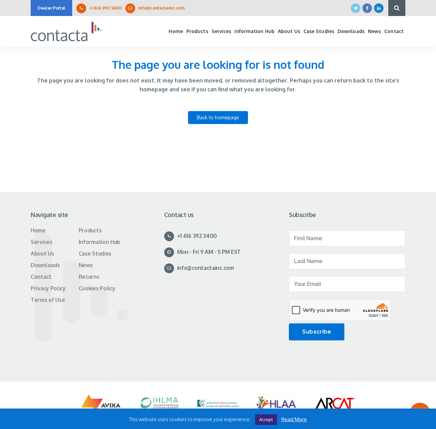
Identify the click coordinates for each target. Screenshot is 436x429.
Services (41, 242)
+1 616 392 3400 (105, 8)
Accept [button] (266, 419)
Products (90, 230)
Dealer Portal (51, 8)
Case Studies (95, 253)
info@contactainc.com (161, 8)
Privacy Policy (48, 288)
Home (38, 230)
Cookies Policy (97, 288)
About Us (42, 253)
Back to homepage (218, 117)
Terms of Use (48, 299)
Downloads (45, 265)
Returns (89, 276)
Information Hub (100, 242)
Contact (41, 276)
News (86, 265)
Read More (294, 419)
